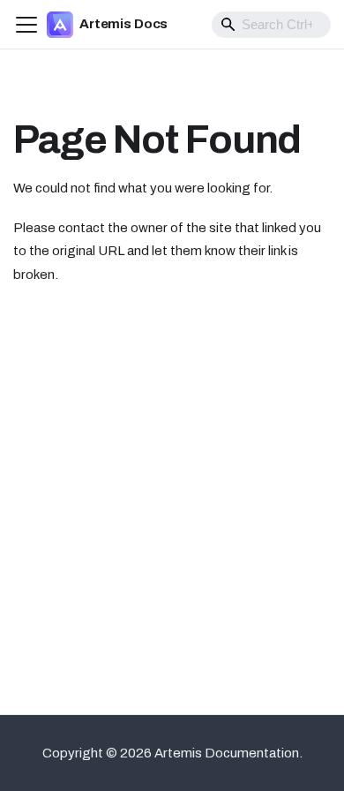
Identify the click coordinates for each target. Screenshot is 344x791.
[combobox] (271, 24)
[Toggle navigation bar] (26, 24)
